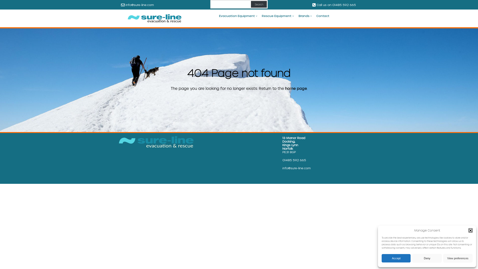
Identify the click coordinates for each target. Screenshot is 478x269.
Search (259, 4)
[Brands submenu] (311, 16)
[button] (470, 230)
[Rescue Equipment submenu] (293, 16)
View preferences (457, 258)
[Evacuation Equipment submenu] (256, 16)
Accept (396, 258)
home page (296, 88)
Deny (427, 258)
